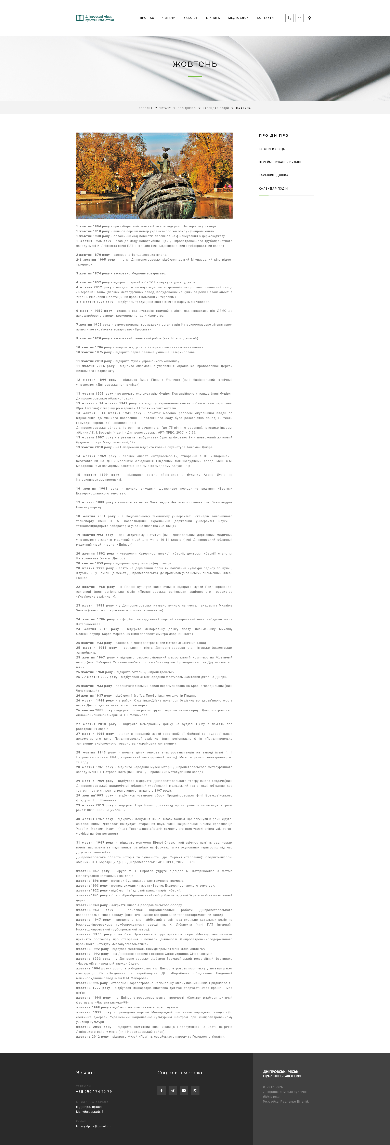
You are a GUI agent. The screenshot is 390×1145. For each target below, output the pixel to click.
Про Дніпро (187, 108)
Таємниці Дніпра (273, 175)
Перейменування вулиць (280, 162)
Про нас (147, 17)
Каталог (190, 17)
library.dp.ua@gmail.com (95, 1126)
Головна (146, 108)
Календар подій (216, 108)
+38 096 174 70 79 (94, 1091)
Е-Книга (213, 17)
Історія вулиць (272, 149)
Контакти (265, 17)
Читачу (168, 17)
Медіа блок (238, 17)
